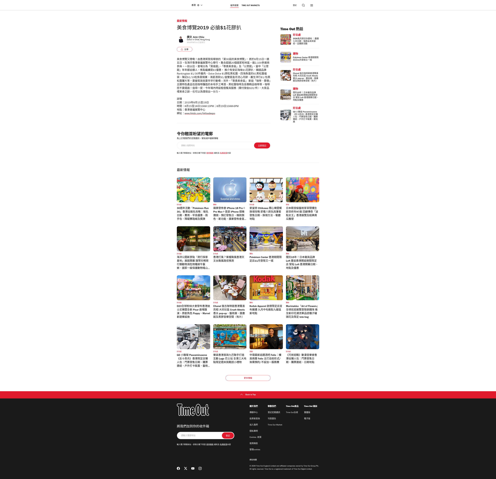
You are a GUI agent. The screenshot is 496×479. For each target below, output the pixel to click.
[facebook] (178, 468)
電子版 (307, 419)
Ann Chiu (198, 37)
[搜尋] (303, 5)
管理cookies (255, 450)
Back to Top (250, 395)
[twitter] (185, 468)
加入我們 (254, 425)
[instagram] (200, 468)
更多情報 (248, 378)
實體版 (307, 413)
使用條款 (210, 153)
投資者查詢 (255, 419)
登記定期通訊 (274, 413)
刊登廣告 (272, 419)
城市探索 (234, 6)
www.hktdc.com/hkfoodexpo (200, 114)
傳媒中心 (254, 413)
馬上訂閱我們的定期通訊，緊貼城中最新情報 (197, 139)
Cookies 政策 (255, 437)
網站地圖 (253, 460)
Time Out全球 (292, 413)
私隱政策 (223, 153)
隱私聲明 (254, 431)
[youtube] (192, 468)
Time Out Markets (251, 6)
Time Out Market (275, 425)
